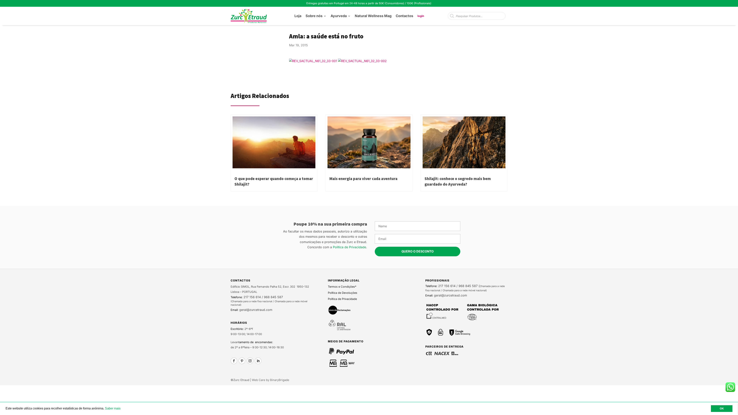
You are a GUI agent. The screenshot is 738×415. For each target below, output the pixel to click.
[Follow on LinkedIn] (258, 361)
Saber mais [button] (113, 408)
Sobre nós (314, 16)
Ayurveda (339, 16)
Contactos (404, 16)
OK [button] (722, 408)
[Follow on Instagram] (250, 361)
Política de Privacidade (349, 247)
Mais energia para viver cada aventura (363, 178)
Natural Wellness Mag (373, 16)
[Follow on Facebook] (234, 361)
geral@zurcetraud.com (255, 310)
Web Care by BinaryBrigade (270, 380)
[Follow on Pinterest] (242, 361)
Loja (297, 16)
